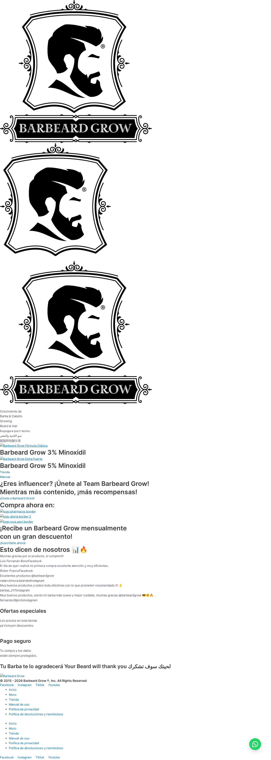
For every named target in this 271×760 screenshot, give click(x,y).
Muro (12, 694)
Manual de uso (19, 704)
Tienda (14, 699)
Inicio (12, 690)
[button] (255, 744)
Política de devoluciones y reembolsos (36, 714)
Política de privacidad (24, 709)
